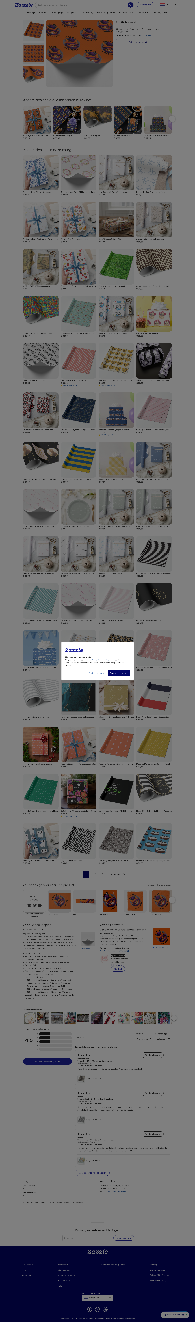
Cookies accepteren (119, 673)
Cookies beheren (96, 673)
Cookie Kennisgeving (100, 660)
